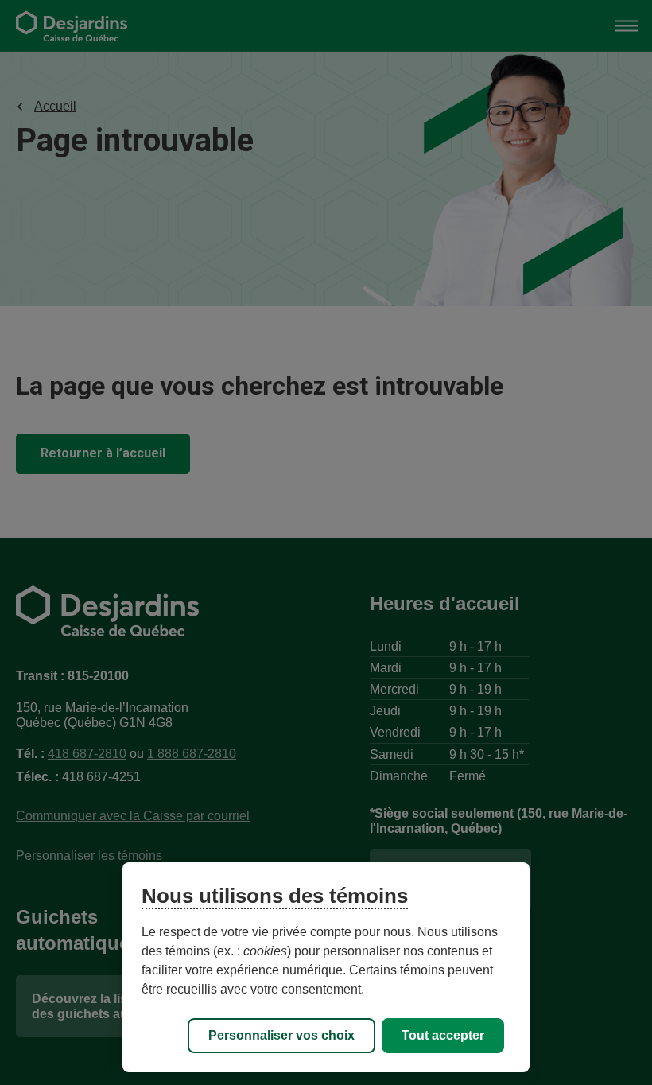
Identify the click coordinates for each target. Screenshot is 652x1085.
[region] (326, 967)
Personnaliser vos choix (281, 1035)
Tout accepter (443, 1035)
